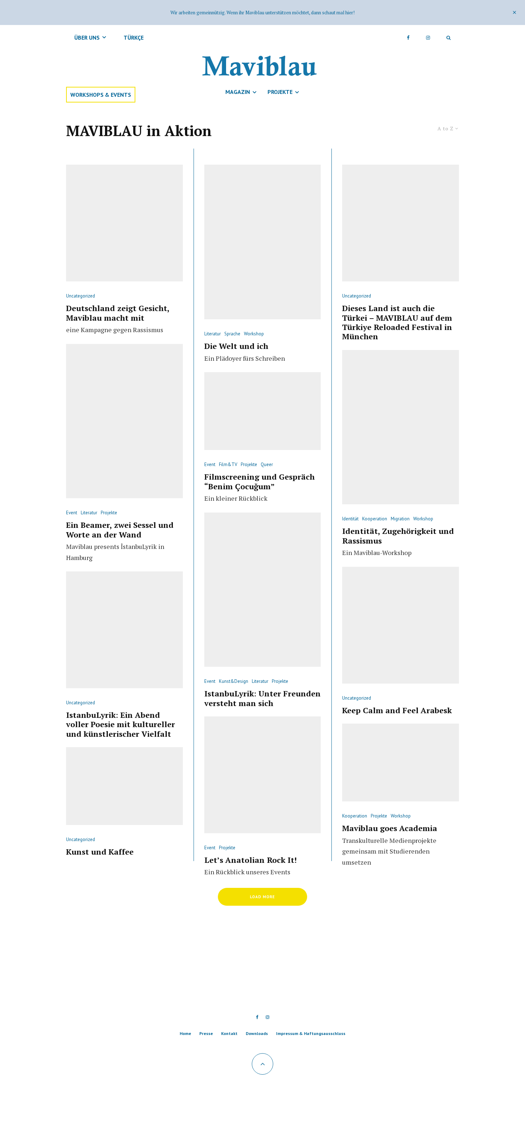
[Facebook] (408, 38)
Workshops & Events (100, 94)
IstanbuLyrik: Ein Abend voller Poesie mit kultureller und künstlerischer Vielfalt (120, 724)
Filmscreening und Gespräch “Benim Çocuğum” (259, 481)
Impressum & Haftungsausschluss (310, 1033)
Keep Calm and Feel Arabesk (397, 710)
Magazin (237, 91)
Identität (350, 519)
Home (185, 1033)
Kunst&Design (233, 681)
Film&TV (228, 464)
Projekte (280, 91)
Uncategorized (80, 296)
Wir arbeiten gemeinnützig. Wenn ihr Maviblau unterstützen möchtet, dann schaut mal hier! (262, 12)
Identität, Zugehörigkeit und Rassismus (398, 535)
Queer (267, 464)
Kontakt (229, 1033)
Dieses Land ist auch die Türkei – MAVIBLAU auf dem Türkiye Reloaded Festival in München (397, 322)
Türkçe (134, 37)
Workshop (254, 334)
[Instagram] (428, 38)
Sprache (232, 334)
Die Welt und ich (236, 346)
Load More (262, 896)
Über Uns (87, 37)
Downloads (257, 1033)
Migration (400, 519)
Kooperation (374, 519)
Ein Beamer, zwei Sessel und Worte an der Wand (120, 529)
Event (71, 513)
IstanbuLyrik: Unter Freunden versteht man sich (262, 698)
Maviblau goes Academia (389, 828)
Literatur (89, 513)
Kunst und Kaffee (100, 851)
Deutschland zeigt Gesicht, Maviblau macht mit (117, 313)
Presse (206, 1033)
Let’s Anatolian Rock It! (250, 860)
